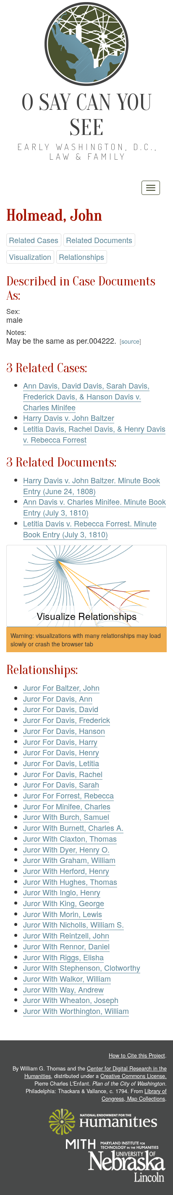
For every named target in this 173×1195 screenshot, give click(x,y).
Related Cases (33, 239)
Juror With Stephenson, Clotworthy (81, 967)
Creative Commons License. (133, 1076)
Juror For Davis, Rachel (62, 773)
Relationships (81, 256)
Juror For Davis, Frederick (66, 719)
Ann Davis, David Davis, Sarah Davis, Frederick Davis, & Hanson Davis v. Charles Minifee (86, 396)
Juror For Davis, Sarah (61, 784)
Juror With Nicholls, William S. (73, 924)
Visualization (30, 256)
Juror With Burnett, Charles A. (73, 827)
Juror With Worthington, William (76, 1010)
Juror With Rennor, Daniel (66, 946)
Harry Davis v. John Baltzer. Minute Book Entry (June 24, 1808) (91, 485)
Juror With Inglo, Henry (61, 892)
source (130, 341)
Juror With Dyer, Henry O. (66, 849)
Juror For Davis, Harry (60, 741)
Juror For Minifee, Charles (66, 806)
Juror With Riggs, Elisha (63, 956)
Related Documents (99, 239)
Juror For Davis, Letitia (61, 762)
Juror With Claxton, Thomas (70, 838)
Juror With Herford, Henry (66, 870)
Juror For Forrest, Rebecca (68, 795)
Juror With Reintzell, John (66, 935)
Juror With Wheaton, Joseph (70, 999)
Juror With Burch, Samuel (66, 816)
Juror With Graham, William (69, 859)
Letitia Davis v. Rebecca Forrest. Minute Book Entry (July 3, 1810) (90, 528)
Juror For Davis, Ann (57, 698)
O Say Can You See (86, 115)
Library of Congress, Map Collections (134, 1094)
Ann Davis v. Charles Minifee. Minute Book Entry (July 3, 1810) (94, 507)
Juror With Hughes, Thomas (70, 881)
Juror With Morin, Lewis (62, 913)
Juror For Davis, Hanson (64, 730)
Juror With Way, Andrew (63, 989)
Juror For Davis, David (60, 708)
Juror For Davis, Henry (61, 752)
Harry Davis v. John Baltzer (68, 417)
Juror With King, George (63, 902)
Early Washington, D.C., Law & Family (87, 151)
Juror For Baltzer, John (61, 687)
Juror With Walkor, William (67, 978)
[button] (86, 586)
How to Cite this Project (137, 1055)
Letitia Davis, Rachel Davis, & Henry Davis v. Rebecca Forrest (94, 434)
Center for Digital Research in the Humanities (95, 1072)
